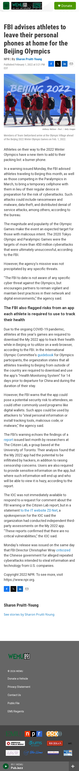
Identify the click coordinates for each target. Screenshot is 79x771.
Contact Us (14, 695)
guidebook (45, 355)
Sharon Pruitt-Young (29, 59)
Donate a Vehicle (18, 678)
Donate (66, 5)
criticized (63, 550)
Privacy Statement (19, 686)
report (8, 440)
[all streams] (74, 766)
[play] (5, 766)
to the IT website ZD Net (39, 510)
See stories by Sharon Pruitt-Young (29, 614)
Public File (14, 703)
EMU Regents (16, 711)
